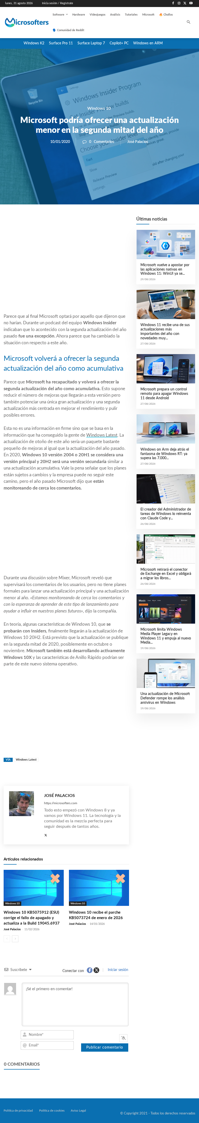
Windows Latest (101, 435)
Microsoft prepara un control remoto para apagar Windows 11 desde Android (164, 394)
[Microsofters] (21, 22)
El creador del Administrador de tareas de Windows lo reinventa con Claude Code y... (165, 514)
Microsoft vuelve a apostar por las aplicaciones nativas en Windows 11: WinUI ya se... (164, 269)
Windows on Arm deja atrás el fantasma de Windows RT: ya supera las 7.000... (164, 454)
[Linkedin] (96, 222)
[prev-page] (7, 938)
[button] (188, 22)
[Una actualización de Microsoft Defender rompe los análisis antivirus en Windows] (166, 673)
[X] (185, 3)
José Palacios (137, 142)
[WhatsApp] (84, 222)
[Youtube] (191, 3)
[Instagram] (179, 3)
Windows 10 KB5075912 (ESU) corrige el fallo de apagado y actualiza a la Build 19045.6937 (32, 918)
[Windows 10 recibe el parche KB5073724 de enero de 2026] (99, 888)
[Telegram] (108, 222)
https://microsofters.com (60, 803)
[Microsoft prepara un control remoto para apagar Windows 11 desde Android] (166, 368)
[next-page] (15, 938)
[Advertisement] (66, 271)
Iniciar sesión (117, 970)
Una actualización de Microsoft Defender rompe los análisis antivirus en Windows (165, 698)
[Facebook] (173, 3)
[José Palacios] (24, 815)
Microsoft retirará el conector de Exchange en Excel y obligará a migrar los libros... (165, 574)
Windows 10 (99, 108)
